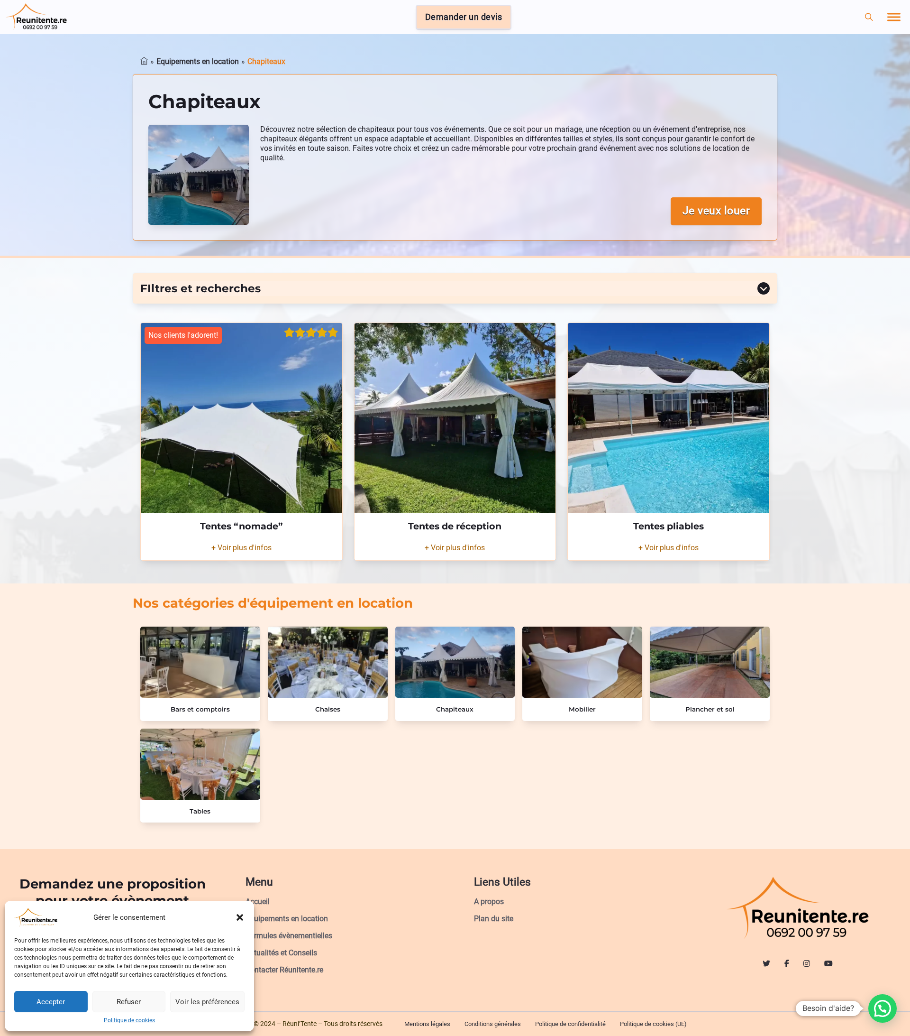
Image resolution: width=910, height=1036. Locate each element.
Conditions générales (492, 1023)
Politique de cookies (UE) (653, 1023)
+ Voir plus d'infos (241, 547)
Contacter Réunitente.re (284, 969)
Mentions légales (427, 1023)
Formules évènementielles (289, 935)
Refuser (129, 1002)
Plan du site (493, 918)
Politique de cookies (129, 1020)
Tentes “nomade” (241, 526)
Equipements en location (287, 918)
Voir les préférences (207, 1002)
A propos (489, 901)
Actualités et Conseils (281, 952)
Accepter (50, 1002)
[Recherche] (869, 17)
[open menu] (893, 17)
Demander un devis (463, 17)
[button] (240, 917)
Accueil (258, 901)
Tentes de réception (454, 526)
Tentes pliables (668, 526)
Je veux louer (716, 210)
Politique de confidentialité (570, 1023)
